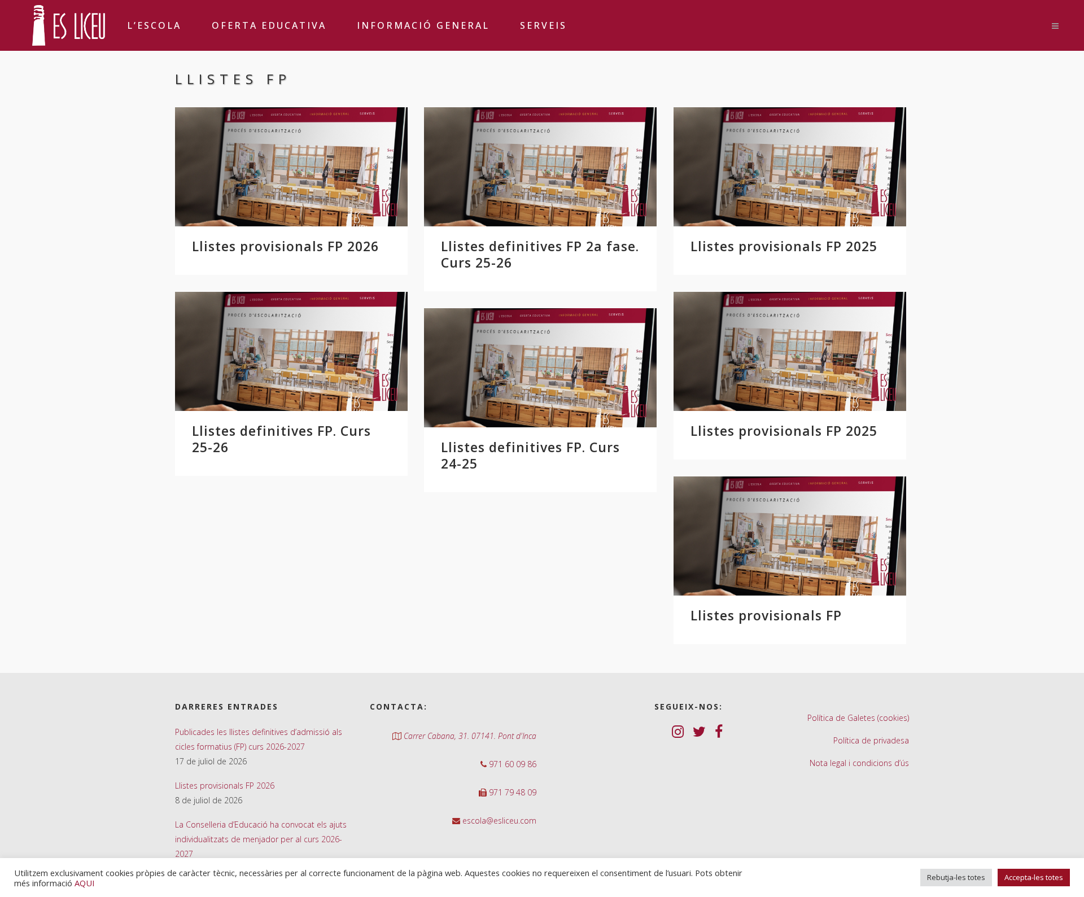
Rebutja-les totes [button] (956, 877)
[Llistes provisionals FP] (790, 536)
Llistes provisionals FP (766, 615)
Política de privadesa (871, 740)
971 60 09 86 (511, 764)
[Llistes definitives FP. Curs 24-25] (540, 367)
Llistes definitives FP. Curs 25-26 (281, 439)
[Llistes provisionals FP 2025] (790, 166)
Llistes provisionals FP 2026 (285, 246)
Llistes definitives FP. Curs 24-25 (530, 455)
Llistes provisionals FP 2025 (783, 246)
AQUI (84, 883)
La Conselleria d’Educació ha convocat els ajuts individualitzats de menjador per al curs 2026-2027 (261, 839)
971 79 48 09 (511, 792)
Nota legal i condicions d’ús (859, 763)
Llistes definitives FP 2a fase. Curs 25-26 (540, 254)
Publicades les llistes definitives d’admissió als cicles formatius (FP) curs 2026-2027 (258, 739)
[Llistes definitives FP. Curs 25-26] (291, 351)
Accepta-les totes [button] (1033, 877)
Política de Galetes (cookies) (858, 717)
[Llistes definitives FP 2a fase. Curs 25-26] (540, 166)
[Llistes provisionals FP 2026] (291, 166)
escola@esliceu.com (498, 820)
